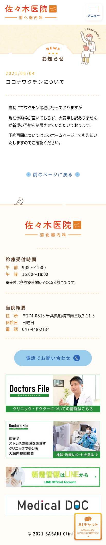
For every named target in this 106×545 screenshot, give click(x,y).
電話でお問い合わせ (48, 358)
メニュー (93, 15)
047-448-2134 (36, 329)
